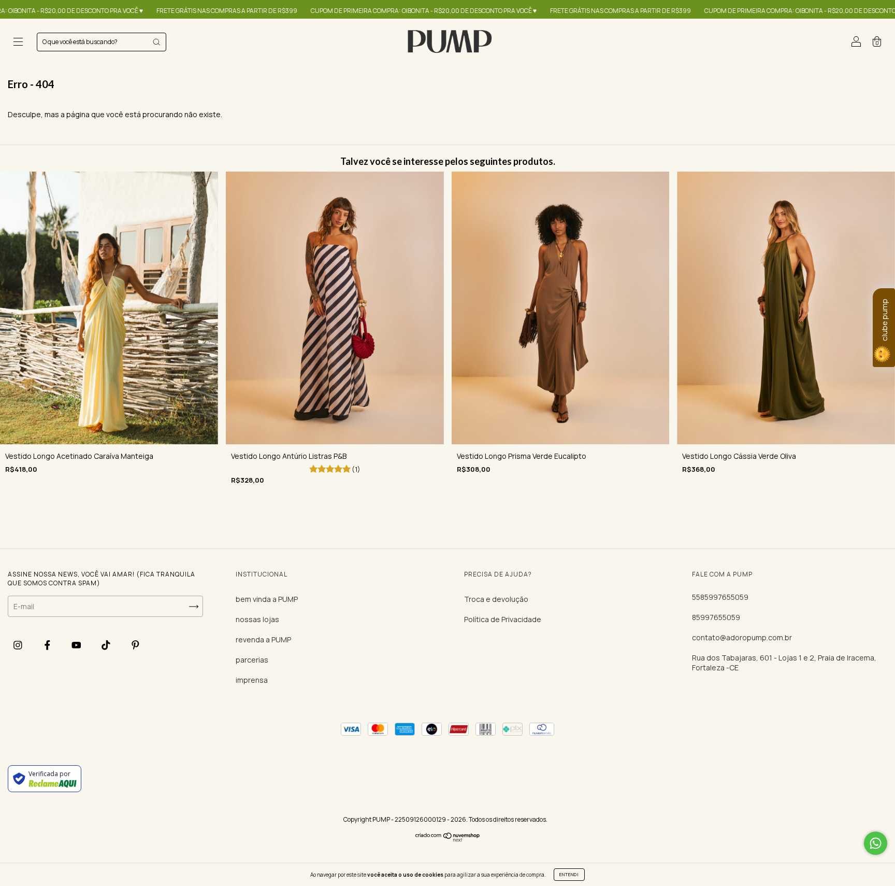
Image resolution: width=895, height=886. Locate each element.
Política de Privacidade (502, 619)
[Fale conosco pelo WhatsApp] (875, 843)
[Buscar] (156, 42)
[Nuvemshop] (447, 840)
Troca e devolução (496, 599)
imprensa (252, 680)
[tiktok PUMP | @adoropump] (107, 645)
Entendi (569, 874)
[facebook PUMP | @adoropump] (48, 645)
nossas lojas (257, 619)
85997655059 (716, 617)
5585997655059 (720, 597)
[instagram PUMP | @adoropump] (19, 645)
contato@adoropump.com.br (742, 637)
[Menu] (18, 43)
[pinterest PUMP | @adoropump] (135, 645)
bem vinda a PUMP (267, 599)
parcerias (252, 660)
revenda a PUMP (263, 639)
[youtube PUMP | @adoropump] (77, 645)
